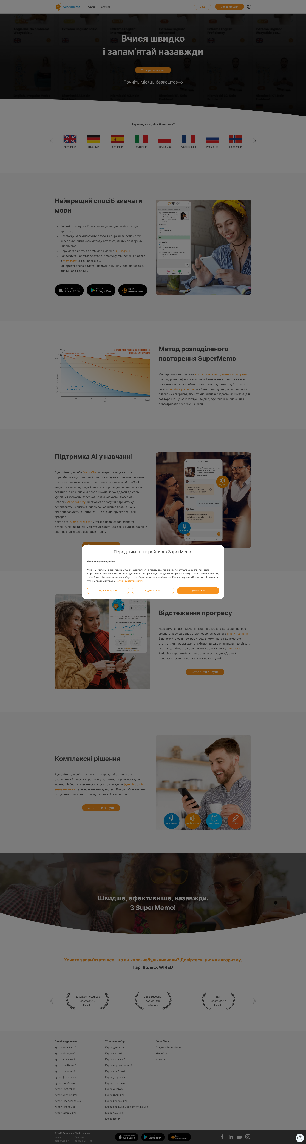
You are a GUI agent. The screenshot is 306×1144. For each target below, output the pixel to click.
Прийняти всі (198, 590)
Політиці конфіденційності (129, 581)
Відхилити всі (153, 590)
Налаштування (108, 590)
